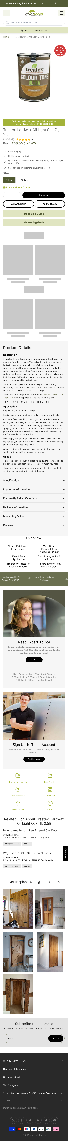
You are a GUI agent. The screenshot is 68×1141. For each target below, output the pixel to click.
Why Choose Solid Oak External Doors (27, 853)
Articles (50, 809)
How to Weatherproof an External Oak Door (30, 830)
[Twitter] (13, 1120)
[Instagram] (38, 1120)
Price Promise (50, 782)
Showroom (50, 796)
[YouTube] (54, 1120)
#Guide (27, 844)
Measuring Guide (34, 222)
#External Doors (12, 844)
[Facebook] (21, 1120)
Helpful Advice (18, 809)
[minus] (6, 195)
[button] (43, 195)
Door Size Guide (34, 213)
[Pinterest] (29, 1120)
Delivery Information (18, 782)
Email (7, 1100)
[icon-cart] (61, 13)
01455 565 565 (45, 124)
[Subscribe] (61, 1100)
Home (6, 37)
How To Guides (18, 796)
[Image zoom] (34, 77)
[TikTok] (46, 1120)
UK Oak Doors (38, 1135)
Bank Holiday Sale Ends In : (31, 3)
